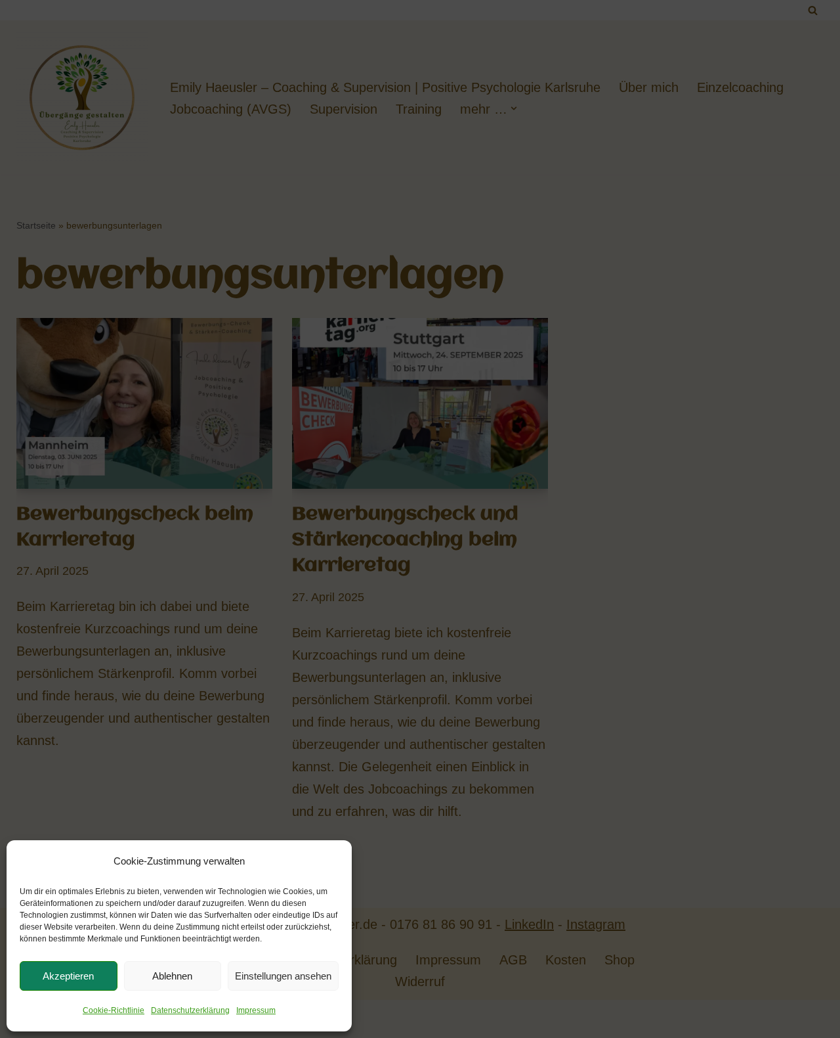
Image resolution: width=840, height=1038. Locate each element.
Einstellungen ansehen (283, 976)
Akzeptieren (68, 976)
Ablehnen (172, 976)
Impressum (256, 1010)
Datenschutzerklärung (190, 1010)
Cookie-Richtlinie (113, 1010)
